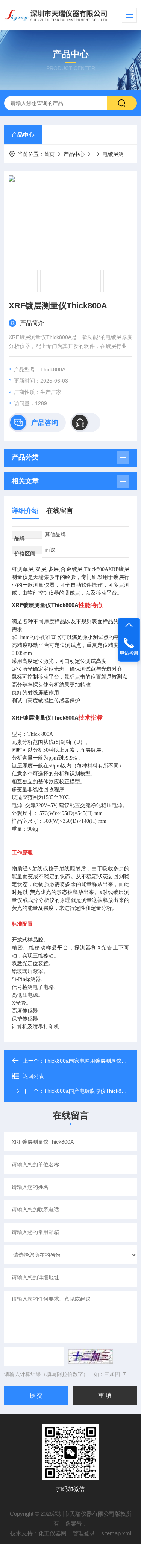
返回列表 (33, 1076)
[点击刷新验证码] (90, 1356)
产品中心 (23, 134)
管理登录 (84, 1533)
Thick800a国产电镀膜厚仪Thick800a (87, 1091)
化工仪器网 (52, 1533)
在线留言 (59, 510)
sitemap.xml (116, 1533)
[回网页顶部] (128, 625)
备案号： (76, 1523)
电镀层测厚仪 (118, 154)
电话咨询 (129, 653)
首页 (49, 154)
